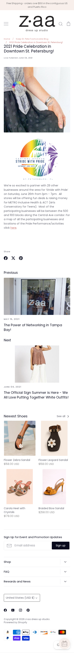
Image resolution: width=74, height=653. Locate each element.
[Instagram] (20, 610)
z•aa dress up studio (37, 619)
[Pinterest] (28, 610)
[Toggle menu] (6, 24)
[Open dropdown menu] (65, 562)
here (13, 228)
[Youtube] (13, 610)
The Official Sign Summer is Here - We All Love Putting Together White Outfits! (36, 395)
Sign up (60, 545)
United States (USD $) (20, 598)
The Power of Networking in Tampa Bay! (33, 327)
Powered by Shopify (15, 622)
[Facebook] (5, 610)
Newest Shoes (16, 416)
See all (61, 416)
